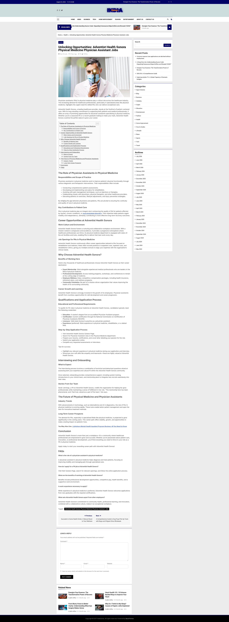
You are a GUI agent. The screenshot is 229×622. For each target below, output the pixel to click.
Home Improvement (105, 19)
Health (61, 42)
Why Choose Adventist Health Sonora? (73, 139)
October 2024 (140, 230)
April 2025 (139, 208)
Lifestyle (138, 130)
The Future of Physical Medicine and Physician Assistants (79, 159)
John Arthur (73, 598)
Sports (138, 138)
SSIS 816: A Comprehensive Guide (150, 2)
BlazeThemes (130, 618)
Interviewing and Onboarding (70, 152)
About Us (140, 19)
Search (137, 42)
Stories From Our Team (70, 156)
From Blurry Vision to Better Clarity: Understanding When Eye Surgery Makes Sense (80, 606)
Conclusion (64, 165)
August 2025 (140, 193)
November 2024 (141, 227)
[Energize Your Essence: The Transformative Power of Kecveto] (112, 28)
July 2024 (139, 242)
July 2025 (139, 197)
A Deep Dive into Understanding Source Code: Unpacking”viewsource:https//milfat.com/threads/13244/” (73, 26)
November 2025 (141, 182)
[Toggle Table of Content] (96, 123)
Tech (94, 19)
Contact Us (150, 19)
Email (86, 563)
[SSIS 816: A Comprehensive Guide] (163, 28)
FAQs (62, 167)
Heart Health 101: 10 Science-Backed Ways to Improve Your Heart (116, 595)
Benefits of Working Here (71, 141)
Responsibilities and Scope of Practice (74, 128)
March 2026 (139, 167)
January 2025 (140, 219)
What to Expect (68, 154)
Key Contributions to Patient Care (73, 130)
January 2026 (140, 175)
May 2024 (139, 249)
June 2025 (139, 201)
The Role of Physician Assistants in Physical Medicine (78, 126)
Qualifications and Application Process (73, 146)
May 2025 (139, 204)
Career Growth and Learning (72, 143)
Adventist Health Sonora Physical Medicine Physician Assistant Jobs (86, 509)
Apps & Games (140, 90)
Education (139, 108)
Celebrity (139, 101)
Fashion (118, 19)
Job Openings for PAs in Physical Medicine (76, 137)
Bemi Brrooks (63, 54)
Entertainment (128, 19)
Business (87, 19)
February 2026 (140, 171)
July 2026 (139, 156)
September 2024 (141, 234)
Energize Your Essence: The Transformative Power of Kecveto (137, 26)
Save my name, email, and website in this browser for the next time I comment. (85, 571)
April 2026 (139, 164)
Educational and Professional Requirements (76, 148)
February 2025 (140, 216)
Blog (137, 93)
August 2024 (140, 238)
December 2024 (141, 223)
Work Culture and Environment (72, 135)
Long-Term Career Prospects (72, 163)
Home (73, 19)
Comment (63, 541)
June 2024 (139, 245)
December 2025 (141, 179)
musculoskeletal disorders (92, 213)
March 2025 (139, 212)
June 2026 (139, 160)
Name (62, 563)
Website (109, 563)
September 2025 (141, 190)
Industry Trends (68, 161)
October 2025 (140, 186)
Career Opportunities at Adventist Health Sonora (76, 133)
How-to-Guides (140, 127)
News (79, 19)
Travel (138, 145)
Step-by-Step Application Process (74, 150)
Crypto (138, 105)
